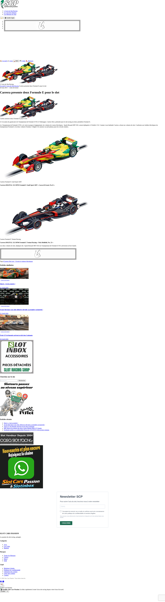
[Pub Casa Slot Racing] (16, 444)
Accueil (2, 86)
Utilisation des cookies (10, 572)
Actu (5, 544)
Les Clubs (7, 546)
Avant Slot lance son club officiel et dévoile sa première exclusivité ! (24, 425)
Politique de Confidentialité (12, 570)
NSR (5, 561)
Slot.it (5, 559)
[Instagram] (3, 582)
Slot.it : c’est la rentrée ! (11, 423)
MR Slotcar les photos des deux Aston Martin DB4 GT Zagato (23, 428)
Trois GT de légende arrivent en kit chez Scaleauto (19, 426)
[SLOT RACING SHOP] (42, 31)
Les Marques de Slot (10, 14)
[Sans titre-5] (21, 488)
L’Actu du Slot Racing (10, 11)
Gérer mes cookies (9, 573)
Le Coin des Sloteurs (10, 13)
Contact (6, 575)
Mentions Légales (9, 568)
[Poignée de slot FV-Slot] (17, 415)
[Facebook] (1, 582)
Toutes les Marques (9, 555)
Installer (3, 591)
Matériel (6, 548)
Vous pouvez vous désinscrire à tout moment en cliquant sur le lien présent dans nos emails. (82, 516)
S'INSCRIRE (66, 523)
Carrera (6, 557)
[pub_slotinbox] (16, 373)
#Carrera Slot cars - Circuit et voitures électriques (18, 261)
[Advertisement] (82, 46)
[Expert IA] (1, 586)
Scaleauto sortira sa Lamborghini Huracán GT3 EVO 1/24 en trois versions (26, 430)
